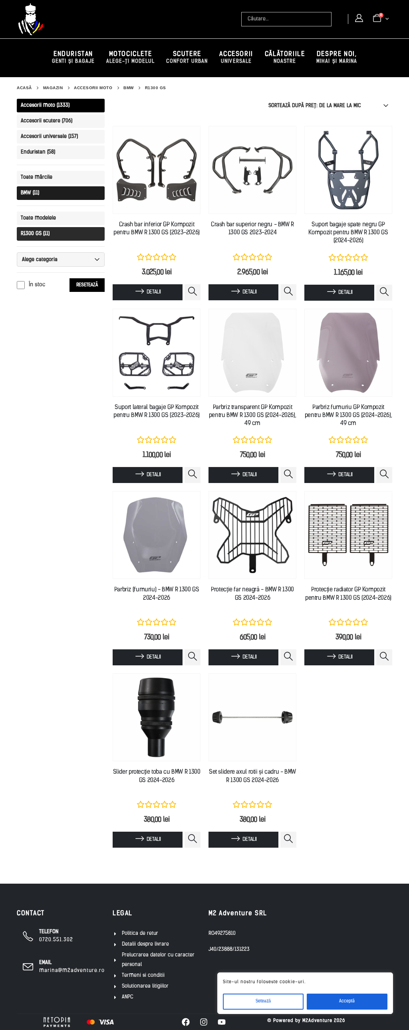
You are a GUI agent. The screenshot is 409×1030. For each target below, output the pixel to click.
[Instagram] (204, 1022)
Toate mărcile (36, 177)
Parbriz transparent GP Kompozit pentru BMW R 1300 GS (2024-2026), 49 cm (252, 416)
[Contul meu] (359, 19)
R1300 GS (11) (35, 233)
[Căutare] (326, 19)
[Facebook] (186, 1022)
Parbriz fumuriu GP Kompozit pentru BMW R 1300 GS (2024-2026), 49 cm (348, 416)
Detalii (154, 292)
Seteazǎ (263, 1001)
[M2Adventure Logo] (31, 19)
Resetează (87, 285)
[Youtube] (222, 1022)
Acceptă (347, 1001)
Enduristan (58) (38, 152)
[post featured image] (156, 170)
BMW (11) (30, 193)
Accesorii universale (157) (49, 136)
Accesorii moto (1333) (45, 105)
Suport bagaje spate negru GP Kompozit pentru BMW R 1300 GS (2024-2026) (348, 233)
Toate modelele (38, 218)
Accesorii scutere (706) (46, 121)
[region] (305, 993)
